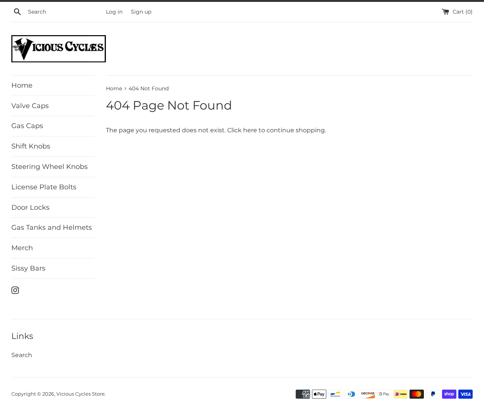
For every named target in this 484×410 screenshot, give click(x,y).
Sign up (141, 11)
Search (21, 355)
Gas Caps (27, 126)
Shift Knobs (30, 146)
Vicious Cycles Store (80, 394)
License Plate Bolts (43, 187)
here (250, 130)
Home (22, 85)
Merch (22, 248)
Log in (114, 11)
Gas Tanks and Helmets (51, 227)
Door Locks (30, 207)
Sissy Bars (28, 268)
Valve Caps (30, 106)
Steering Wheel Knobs (49, 166)
